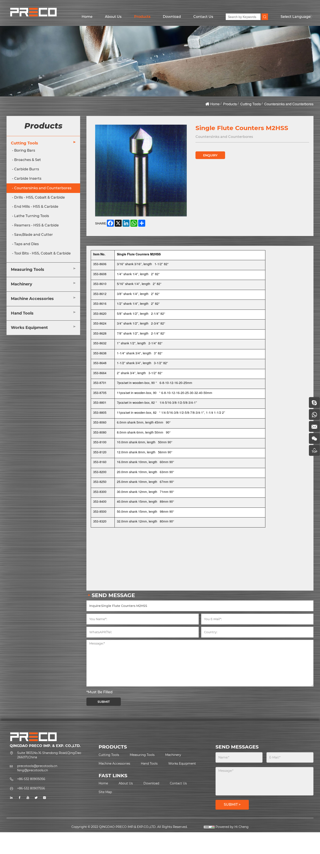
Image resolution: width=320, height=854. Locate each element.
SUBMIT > (232, 804)
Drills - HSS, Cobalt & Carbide (39, 197)
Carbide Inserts (27, 178)
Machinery (21, 284)
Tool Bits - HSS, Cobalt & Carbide (42, 253)
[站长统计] (209, 827)
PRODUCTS (113, 747)
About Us (113, 17)
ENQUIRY (210, 155)
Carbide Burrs (26, 169)
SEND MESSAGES (237, 747)
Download (172, 17)
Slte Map (105, 792)
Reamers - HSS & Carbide (36, 225)
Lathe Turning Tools (31, 216)
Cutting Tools (250, 103)
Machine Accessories (32, 298)
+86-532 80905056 (31, 779)
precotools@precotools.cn (37, 766)
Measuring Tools (27, 269)
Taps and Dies (26, 244)
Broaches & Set (27, 160)
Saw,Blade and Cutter (33, 235)
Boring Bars (24, 150)
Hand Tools (22, 313)
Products (142, 17)
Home (87, 17)
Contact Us (203, 17)
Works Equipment (29, 327)
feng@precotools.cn (32, 770)
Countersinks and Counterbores (288, 103)
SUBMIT (104, 702)
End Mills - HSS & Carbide (36, 206)
